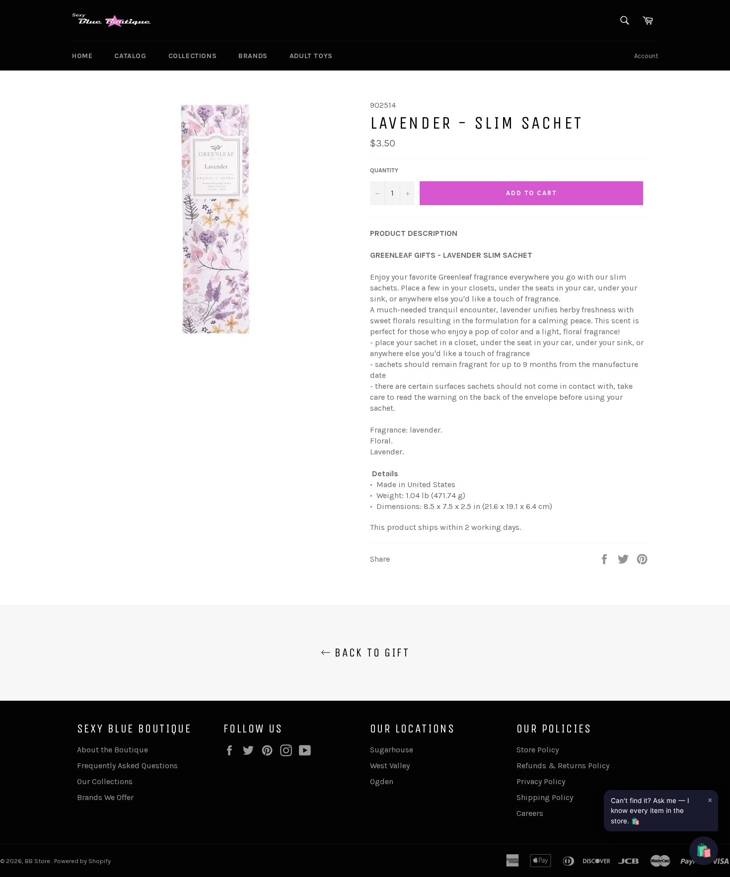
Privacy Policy (540, 781)
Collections (192, 56)
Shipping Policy (544, 797)
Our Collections (105, 781)
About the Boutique (112, 749)
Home (82, 56)
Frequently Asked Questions (127, 765)
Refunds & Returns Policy (562, 765)
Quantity (384, 170)
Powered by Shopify (82, 861)
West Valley (390, 765)
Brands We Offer (105, 797)
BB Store (38, 861)
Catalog (130, 56)
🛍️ (704, 850)
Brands (253, 56)
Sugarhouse (391, 749)
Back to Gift (370, 652)
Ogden (381, 781)
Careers (529, 813)
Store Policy (537, 749)
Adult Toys (311, 56)
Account (646, 56)
